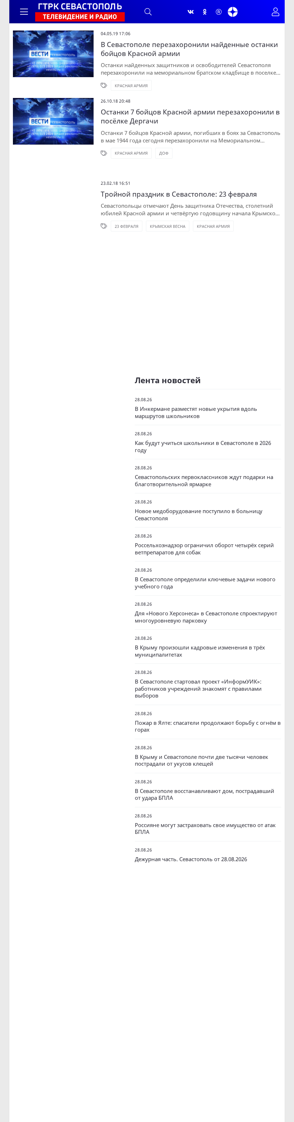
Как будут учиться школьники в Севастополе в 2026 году (203, 447)
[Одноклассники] (204, 11)
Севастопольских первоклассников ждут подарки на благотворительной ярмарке (204, 481)
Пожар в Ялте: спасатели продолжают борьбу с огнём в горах (208, 726)
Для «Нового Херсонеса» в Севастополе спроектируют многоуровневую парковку (206, 617)
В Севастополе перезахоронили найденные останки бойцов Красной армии (189, 49)
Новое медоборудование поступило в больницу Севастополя (198, 515)
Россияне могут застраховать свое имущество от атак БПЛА (205, 829)
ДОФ (164, 153)
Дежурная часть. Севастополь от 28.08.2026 (191, 859)
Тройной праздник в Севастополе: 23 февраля (179, 194)
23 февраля (126, 226)
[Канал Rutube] (218, 11)
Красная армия (131, 85)
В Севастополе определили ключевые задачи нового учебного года (205, 583)
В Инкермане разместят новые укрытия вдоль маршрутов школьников (196, 412)
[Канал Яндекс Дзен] (232, 11)
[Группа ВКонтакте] (190, 11)
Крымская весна (167, 226)
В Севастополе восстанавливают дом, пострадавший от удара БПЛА (204, 795)
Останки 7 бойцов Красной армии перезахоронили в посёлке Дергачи (190, 116)
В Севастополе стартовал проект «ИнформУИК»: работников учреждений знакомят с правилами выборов (198, 688)
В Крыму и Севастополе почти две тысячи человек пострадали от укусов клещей (201, 760)
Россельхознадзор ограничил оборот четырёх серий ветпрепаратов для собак (204, 549)
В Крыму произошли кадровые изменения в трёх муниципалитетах (200, 651)
